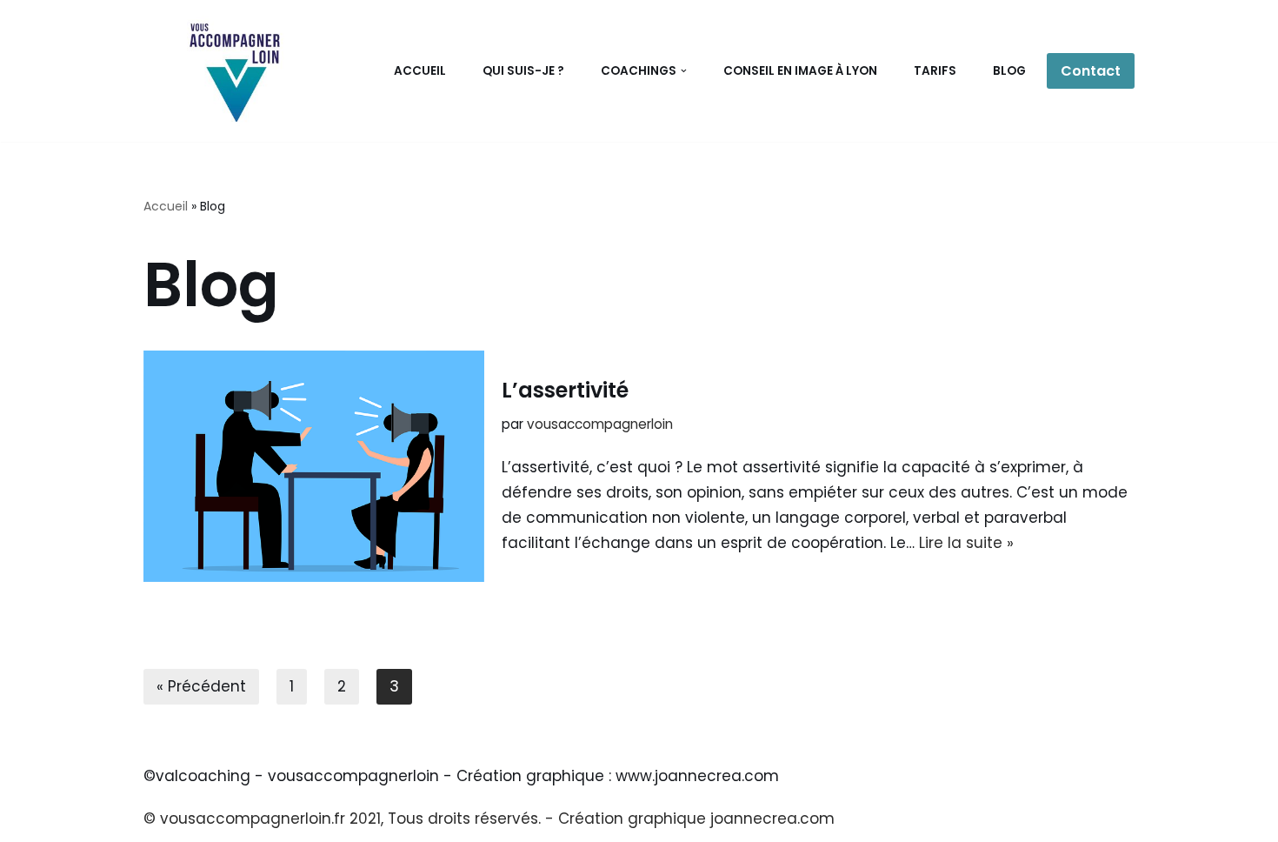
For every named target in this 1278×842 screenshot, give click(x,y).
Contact (1091, 71)
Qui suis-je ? (523, 71)
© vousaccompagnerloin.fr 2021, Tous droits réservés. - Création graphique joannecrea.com (489, 818)
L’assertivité (565, 390)
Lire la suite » (966, 542)
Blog (1009, 71)
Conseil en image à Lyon (800, 71)
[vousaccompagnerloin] (233, 71)
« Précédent (201, 686)
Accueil (420, 71)
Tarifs (935, 71)
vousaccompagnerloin (600, 424)
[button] (684, 71)
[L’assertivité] (313, 466)
